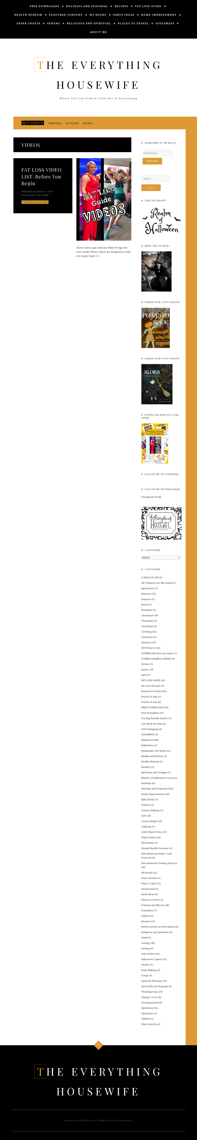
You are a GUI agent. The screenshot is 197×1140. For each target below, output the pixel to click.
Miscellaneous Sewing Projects (159, 863)
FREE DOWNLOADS (44, 6)
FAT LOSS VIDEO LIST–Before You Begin (41, 176)
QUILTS (145, 916)
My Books (97, 14)
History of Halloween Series (157, 777)
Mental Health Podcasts (155, 848)
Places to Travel (133, 23)
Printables (147, 910)
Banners (146, 593)
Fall (143, 675)
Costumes (147, 637)
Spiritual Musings (151, 981)
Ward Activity (149, 1024)
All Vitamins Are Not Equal (156, 583)
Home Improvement (159, 14)
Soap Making (148, 970)
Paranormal (148, 889)
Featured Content (66, 14)
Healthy (145, 767)
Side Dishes (148, 953)
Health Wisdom (28, 14)
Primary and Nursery (153, 905)
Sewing (53, 23)
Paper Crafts (28, 23)
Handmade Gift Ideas (153, 750)
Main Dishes (148, 837)
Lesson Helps (149, 821)
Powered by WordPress (79, 1120)
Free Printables (150, 713)
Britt (110, 1120)
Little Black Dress (151, 832)
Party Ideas (123, 14)
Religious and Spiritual (89, 23)
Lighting (146, 826)
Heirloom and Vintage (154, 772)
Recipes (121, 6)
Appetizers (147, 588)
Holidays (146, 783)
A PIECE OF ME (150, 577)
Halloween (147, 740)
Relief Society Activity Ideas (157, 926)
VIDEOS (145, 1018)
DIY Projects (148, 648)
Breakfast (146, 610)
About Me (98, 32)
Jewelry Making (150, 810)
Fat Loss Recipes (151, 685)
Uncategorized (149, 1002)
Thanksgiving (149, 991)
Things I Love (149, 997)
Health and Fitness (152, 756)
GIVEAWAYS (165, 23)
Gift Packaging (149, 729)
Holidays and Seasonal (87, 6)
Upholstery (147, 1008)
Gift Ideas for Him (151, 723)
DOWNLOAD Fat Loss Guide (157, 653)
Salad (144, 937)
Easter (145, 669)
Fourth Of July (149, 696)
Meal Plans (147, 842)
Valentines (147, 1013)
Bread (144, 604)
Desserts (146, 642)
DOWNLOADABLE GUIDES (156, 658)
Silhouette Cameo (151, 959)
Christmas (55, 123)
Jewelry (145, 805)
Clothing (146, 631)
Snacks (145, 964)
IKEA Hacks (147, 799)
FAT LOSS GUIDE (148, 6)
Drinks (145, 664)
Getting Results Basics (154, 718)
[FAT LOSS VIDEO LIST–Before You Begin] (103, 199)
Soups (144, 975)
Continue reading (35, 202)
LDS (143, 815)
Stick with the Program (154, 986)
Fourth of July (149, 702)
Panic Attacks (149, 878)
